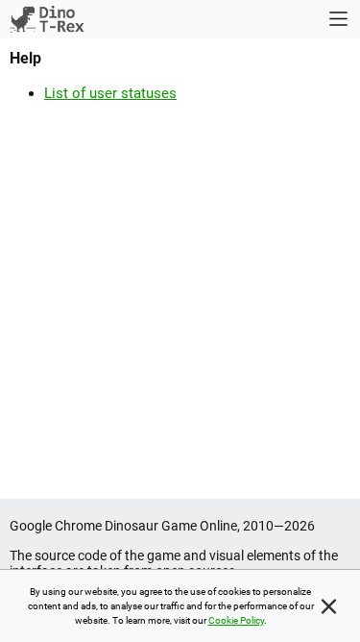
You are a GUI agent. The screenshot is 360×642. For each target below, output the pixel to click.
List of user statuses (110, 93)
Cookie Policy (236, 620)
